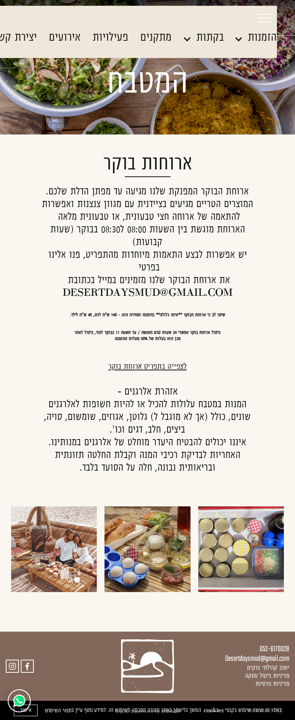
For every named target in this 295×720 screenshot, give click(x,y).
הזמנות (260, 36)
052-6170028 (274, 649)
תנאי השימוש (58, 710)
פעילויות (110, 36)
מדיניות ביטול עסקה (267, 675)
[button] (255, 17)
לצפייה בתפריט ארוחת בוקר (147, 366)
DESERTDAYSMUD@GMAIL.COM (148, 292)
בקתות (208, 36)
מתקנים (156, 36)
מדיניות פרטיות (272, 683)
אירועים (65, 36)
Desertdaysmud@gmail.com (257, 659)
